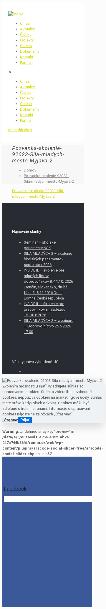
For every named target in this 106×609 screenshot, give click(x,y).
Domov (30, 170)
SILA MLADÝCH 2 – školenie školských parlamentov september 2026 (48, 259)
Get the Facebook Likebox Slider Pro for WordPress (44, 499)
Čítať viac (10, 420)
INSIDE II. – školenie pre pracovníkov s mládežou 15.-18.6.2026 (44, 309)
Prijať (24, 420)
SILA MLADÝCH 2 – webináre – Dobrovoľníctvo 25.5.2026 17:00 (48, 326)
